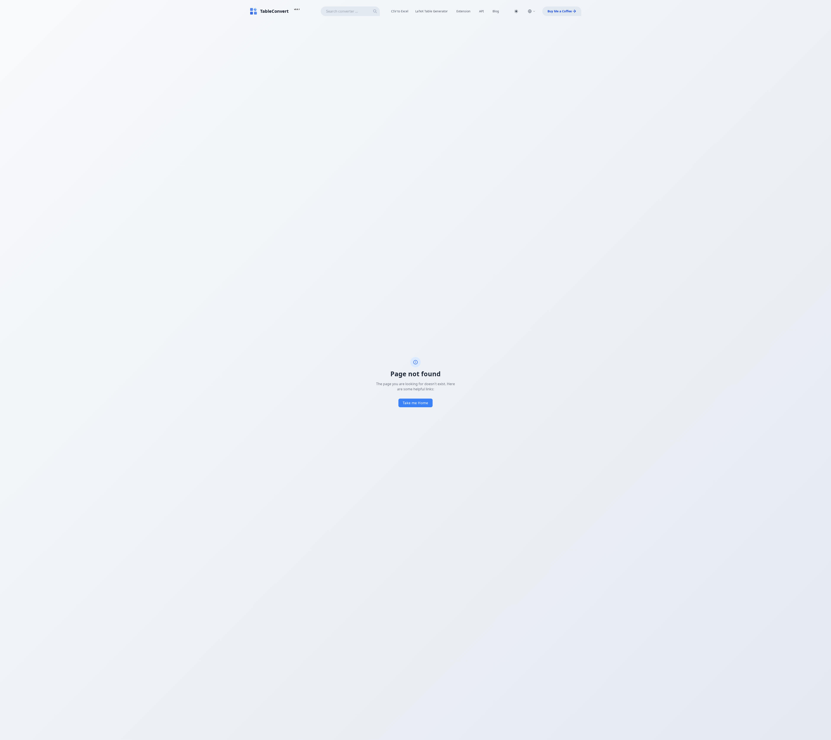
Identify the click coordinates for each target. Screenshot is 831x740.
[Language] (531, 11)
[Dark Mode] (516, 11)
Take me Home (415, 403)
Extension (463, 11)
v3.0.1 (297, 9)
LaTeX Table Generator (431, 11)
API (481, 11)
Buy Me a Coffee (560, 11)
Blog (496, 11)
